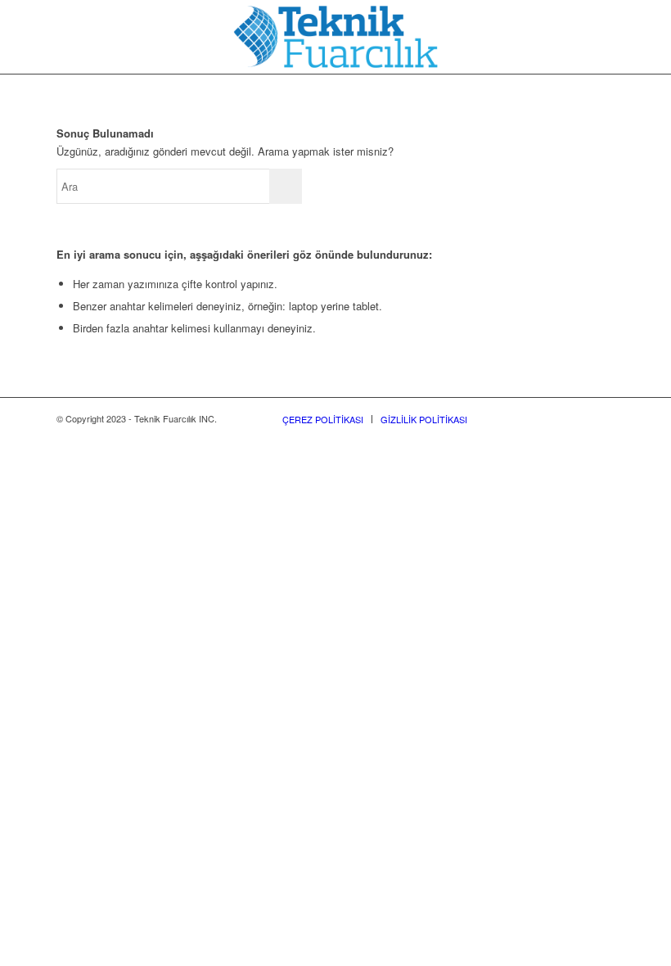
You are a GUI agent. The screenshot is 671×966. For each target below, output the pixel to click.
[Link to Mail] (602, 418)
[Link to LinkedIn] (553, 418)
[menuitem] (323, 419)
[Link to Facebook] (504, 418)
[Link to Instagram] (528, 418)
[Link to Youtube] (577, 418)
